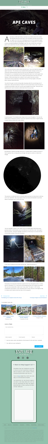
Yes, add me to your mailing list (13, 343)
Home (5, 424)
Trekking (27, 424)
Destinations (15, 424)
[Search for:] (27, 7)
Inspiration (22, 424)
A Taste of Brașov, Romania (39, 316)
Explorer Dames (41, 424)
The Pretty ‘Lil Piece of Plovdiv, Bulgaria (24, 316)
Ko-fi (19, 376)
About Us (9, 424)
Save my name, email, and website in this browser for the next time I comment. (24, 340)
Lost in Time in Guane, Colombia (8, 316)
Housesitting (33, 424)
